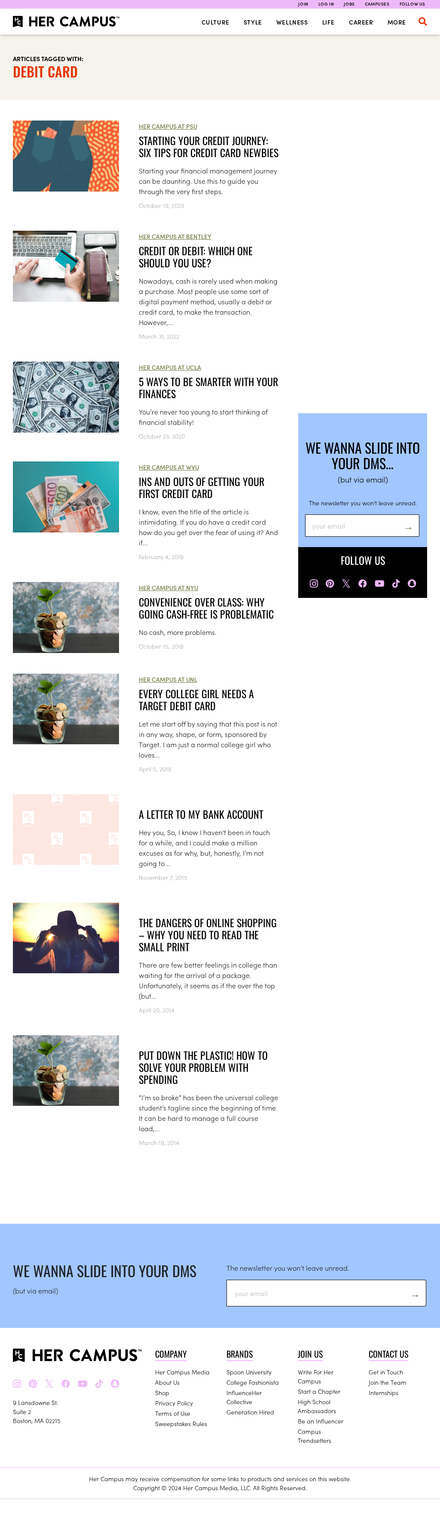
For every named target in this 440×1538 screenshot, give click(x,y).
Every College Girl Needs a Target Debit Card (196, 699)
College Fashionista (252, 1382)
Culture (215, 22)
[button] (423, 21)
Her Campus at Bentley (175, 236)
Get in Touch (386, 1372)
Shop (162, 1392)
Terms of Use (172, 1413)
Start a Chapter (319, 1391)
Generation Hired (250, 1412)
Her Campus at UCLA (170, 367)
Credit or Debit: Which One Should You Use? (196, 256)
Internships (383, 1392)
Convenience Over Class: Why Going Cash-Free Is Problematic (206, 608)
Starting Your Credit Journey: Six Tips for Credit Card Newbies (208, 146)
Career (361, 22)
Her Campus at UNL (168, 679)
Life (328, 22)
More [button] (397, 22)
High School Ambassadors (317, 1406)
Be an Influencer (320, 1421)
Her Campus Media (182, 1372)
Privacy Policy (174, 1403)
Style (253, 22)
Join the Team (387, 1382)
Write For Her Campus (315, 1376)
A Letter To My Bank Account (201, 814)
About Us (167, 1382)
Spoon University (249, 1372)
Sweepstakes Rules (181, 1423)
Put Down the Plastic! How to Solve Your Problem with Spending (203, 1067)
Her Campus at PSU (168, 126)
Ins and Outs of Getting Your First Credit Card (201, 487)
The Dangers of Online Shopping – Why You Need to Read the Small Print (208, 934)
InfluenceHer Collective (244, 1397)
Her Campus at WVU (169, 467)
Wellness (292, 22)
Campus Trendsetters (314, 1436)
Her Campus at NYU (168, 587)
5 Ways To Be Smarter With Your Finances (208, 387)
